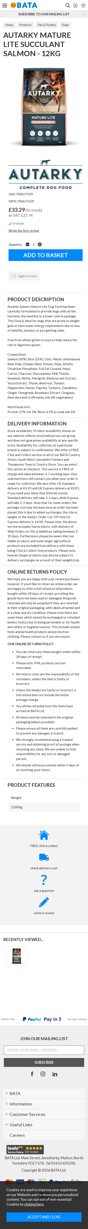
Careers (17, 1135)
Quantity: (15, 244)
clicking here (34, 1204)
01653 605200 (63, 1163)
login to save (27, 276)
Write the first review (24, 230)
